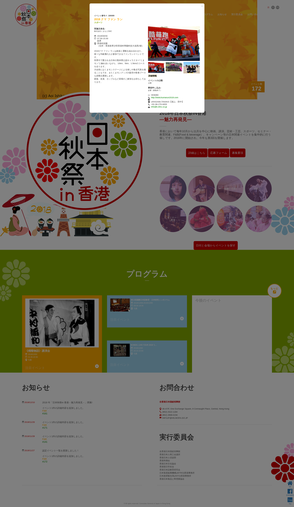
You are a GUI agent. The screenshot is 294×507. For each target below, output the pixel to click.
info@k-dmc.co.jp (159, 107)
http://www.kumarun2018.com (164, 97)
